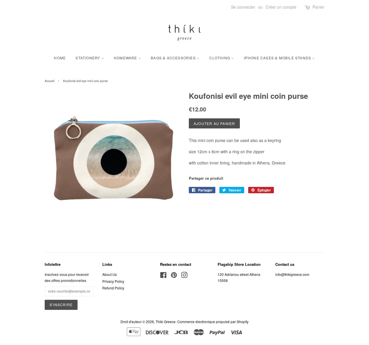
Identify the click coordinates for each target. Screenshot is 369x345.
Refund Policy (113, 287)
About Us (109, 274)
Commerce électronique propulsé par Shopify (212, 321)
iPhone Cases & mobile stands (278, 57)
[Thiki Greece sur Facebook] (163, 276)
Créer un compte (281, 7)
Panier (318, 7)
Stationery (88, 57)
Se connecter (243, 7)
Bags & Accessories (174, 57)
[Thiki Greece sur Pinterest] (174, 276)
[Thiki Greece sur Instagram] (184, 276)
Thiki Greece (166, 321)
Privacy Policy (113, 281)
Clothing (220, 57)
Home (60, 57)
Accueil (49, 81)
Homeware (126, 57)
